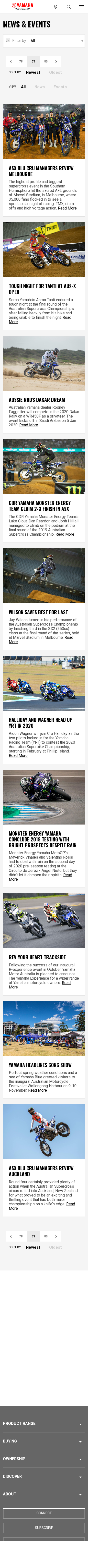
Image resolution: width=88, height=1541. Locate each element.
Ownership (14, 1458)
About (9, 1494)
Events (60, 87)
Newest (33, 72)
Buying (10, 1441)
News (39, 87)
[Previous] (10, 61)
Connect (44, 1513)
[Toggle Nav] (81, 6)
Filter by (18, 40)
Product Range (19, 1423)
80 (46, 61)
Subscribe (44, 1528)
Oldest (55, 72)
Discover (12, 1476)
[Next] (56, 61)
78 (21, 61)
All (23, 87)
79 (33, 61)
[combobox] (44, 41)
